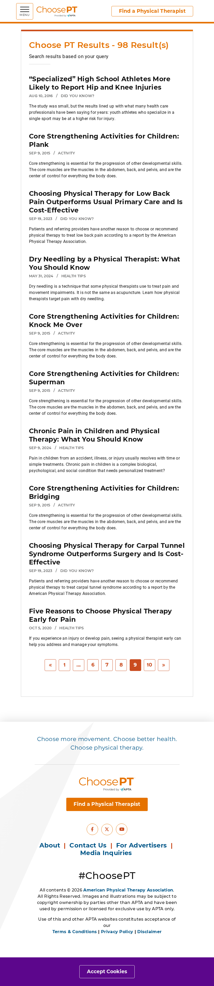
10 (149, 665)
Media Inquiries (107, 853)
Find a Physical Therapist (152, 11)
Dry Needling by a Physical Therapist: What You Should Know (104, 263)
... (78, 665)
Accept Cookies (107, 972)
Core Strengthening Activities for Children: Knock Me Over (104, 320)
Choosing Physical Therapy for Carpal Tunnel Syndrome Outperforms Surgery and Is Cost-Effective (107, 554)
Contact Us (87, 845)
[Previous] (50, 665)
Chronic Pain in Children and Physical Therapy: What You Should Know (94, 435)
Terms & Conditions (74, 931)
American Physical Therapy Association (128, 890)
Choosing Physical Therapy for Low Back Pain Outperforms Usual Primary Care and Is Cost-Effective (106, 202)
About (49, 845)
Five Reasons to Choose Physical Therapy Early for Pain (100, 615)
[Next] (163, 665)
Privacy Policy (117, 931)
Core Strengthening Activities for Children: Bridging (104, 492)
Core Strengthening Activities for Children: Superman (104, 378)
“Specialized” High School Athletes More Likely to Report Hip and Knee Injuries (100, 83)
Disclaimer (149, 931)
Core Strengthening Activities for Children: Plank (104, 140)
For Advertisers (142, 845)
